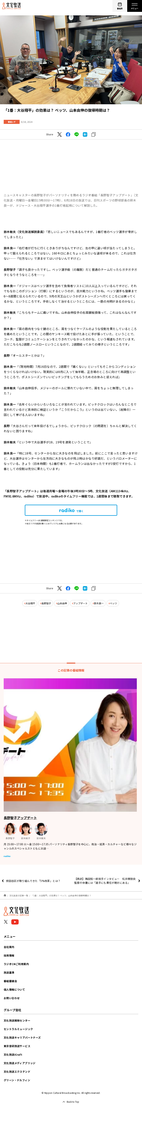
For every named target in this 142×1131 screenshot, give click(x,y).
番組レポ (11, 121)
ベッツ (113, 603)
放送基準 (9, 972)
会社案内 (9, 947)
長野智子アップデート (20, 817)
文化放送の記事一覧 (18, 895)
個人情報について (14, 989)
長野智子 (46, 603)
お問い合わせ (12, 998)
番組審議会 (10, 981)
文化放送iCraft (13, 1054)
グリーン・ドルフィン (17, 1080)
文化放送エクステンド (17, 1071)
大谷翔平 (30, 603)
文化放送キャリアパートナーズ (22, 1037)
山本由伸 (62, 603)
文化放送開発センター (17, 1020)
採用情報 (9, 955)
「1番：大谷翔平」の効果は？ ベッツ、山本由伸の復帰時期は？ (61, 895)
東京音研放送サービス (17, 1046)
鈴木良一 (99, 603)
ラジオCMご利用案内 (16, 964)
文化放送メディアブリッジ (20, 1063)
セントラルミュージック (18, 1029)
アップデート (80, 603)
